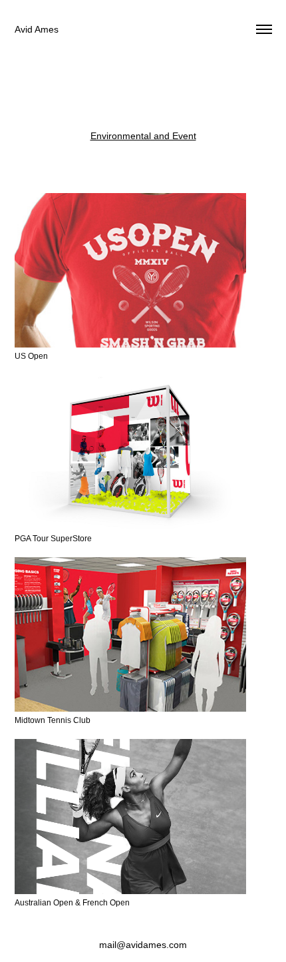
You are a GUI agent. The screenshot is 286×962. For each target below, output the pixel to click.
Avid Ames (37, 29)
